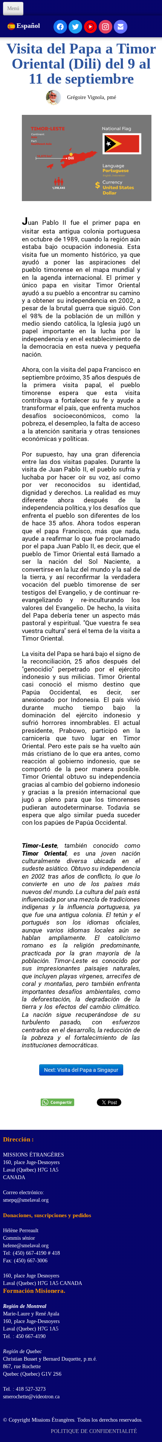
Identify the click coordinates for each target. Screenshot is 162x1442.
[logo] (6, 1120)
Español (29, 25)
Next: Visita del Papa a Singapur (81, 1070)
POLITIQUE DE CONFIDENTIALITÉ (95, 1431)
